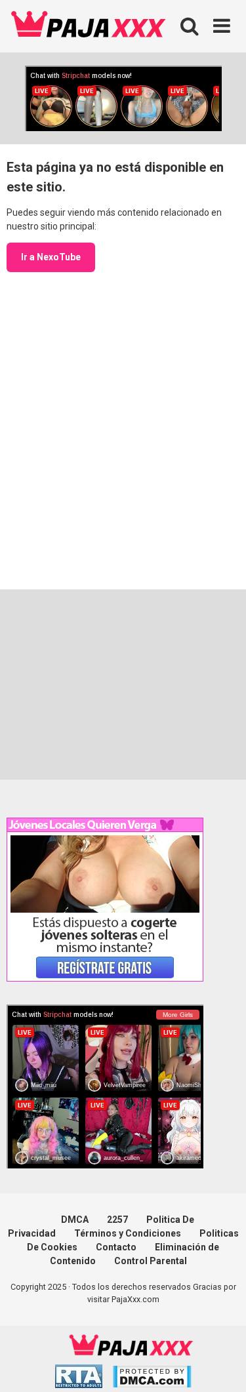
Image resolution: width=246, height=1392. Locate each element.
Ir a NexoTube (51, 257)
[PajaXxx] (89, 26)
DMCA (75, 1219)
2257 (117, 1219)
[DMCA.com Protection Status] (152, 1378)
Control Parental (150, 1261)
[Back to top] (221, 1365)
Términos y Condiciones (127, 1233)
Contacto (116, 1247)
